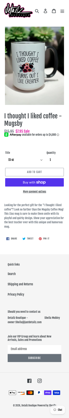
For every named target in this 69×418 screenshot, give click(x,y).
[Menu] (62, 10)
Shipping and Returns (20, 284)
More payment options (34, 191)
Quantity (51, 152)
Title (7, 152)
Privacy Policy (16, 294)
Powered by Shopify (46, 405)
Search (12, 274)
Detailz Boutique (29, 405)
